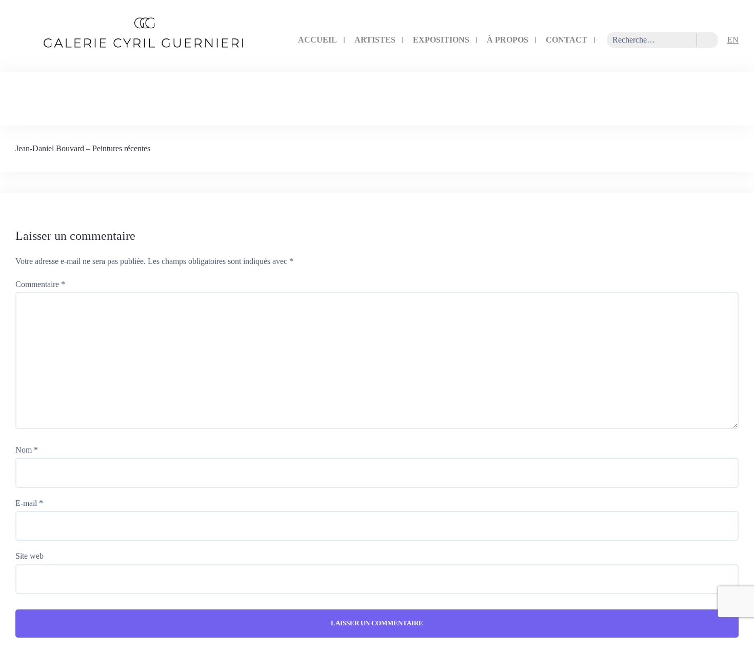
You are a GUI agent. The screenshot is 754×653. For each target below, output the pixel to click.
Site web (29, 556)
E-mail (29, 503)
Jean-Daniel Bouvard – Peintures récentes (82, 148)
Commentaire (40, 284)
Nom (26, 449)
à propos (507, 39)
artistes (374, 39)
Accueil (317, 39)
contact (566, 39)
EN (733, 39)
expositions (441, 39)
